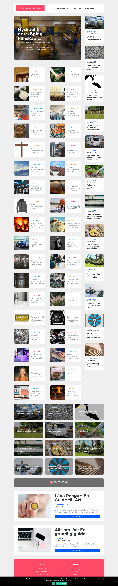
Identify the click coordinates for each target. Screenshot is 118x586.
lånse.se (90, 544)
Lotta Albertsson (71, 55)
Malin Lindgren (91, 62)
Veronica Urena (59, 506)
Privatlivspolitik (61, 583)
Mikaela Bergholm (92, 300)
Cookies (77, 8)
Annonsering (59, 8)
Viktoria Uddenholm (93, 33)
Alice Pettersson (92, 152)
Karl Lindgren (91, 182)
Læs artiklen (77, 516)
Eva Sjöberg (90, 122)
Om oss (69, 8)
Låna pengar (59, 510)
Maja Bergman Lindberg (62, 540)
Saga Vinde (90, 211)
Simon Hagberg (92, 241)
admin (89, 271)
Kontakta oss (88, 8)
